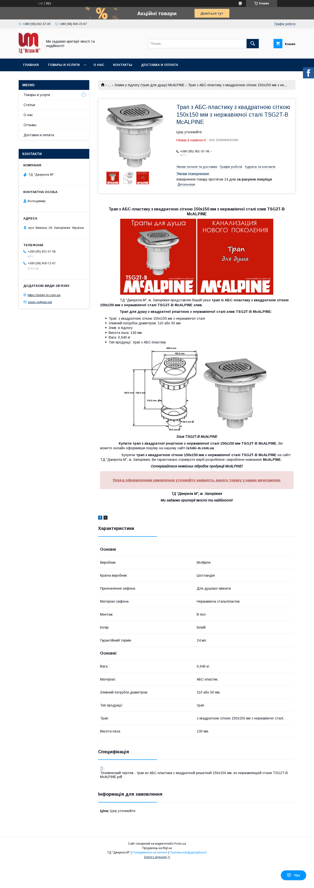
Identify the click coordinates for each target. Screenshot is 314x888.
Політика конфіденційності (188, 852)
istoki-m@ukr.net (40, 302)
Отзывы (30, 125)
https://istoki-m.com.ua (44, 295)
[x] (105, 518)
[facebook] (100, 518)
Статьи (29, 105)
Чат (297, 875)
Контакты (122, 65)
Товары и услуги (64, 65)
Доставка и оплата (159, 65)
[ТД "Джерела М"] (29, 52)
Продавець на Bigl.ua (157, 848)
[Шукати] (253, 43)
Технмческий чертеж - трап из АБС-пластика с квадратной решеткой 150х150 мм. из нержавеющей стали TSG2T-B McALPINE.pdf (194, 775)
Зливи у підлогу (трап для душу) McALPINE (149, 85)
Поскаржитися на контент (149, 852)
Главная (31, 65)
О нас (98, 65)
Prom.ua (180, 843)
